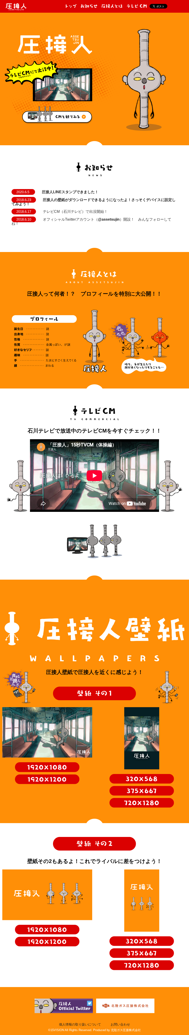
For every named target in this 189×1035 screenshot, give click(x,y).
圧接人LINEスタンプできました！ (70, 192)
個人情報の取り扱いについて (80, 1024)
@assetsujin (109, 219)
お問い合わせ (120, 1024)
